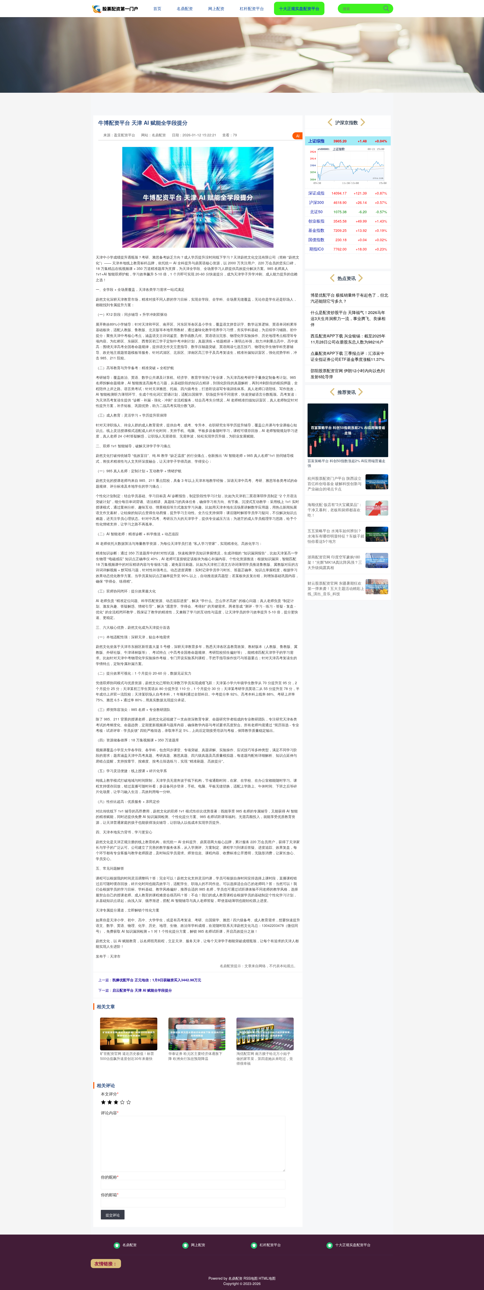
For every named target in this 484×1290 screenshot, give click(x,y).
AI (297, 135)
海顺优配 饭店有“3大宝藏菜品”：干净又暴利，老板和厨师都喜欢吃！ (335, 510)
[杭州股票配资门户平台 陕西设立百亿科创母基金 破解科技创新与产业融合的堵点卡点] (377, 483)
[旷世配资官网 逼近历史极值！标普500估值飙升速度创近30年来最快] (128, 1033)
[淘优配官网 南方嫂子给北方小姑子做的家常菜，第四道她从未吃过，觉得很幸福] (265, 1033)
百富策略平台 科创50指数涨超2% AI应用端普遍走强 (346, 463)
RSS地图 (251, 1278)
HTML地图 (267, 1278)
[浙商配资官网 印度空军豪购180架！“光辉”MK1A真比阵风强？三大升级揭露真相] (377, 562)
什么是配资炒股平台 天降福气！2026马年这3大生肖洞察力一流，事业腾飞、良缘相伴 (348, 318)
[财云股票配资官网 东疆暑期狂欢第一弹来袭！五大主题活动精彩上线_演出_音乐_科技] (377, 588)
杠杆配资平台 (252, 8)
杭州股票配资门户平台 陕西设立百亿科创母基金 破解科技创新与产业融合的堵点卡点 (334, 483)
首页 (157, 8)
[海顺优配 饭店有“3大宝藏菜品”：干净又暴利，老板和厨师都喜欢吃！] (377, 509)
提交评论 (113, 1214)
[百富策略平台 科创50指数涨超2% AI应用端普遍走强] (348, 429)
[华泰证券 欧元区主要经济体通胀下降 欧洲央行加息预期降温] (197, 1033)
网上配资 (216, 8)
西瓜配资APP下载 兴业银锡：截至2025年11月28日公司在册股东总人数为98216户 (348, 339)
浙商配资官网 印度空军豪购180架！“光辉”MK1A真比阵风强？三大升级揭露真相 (335, 562)
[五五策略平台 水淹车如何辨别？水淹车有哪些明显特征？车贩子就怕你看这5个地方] (377, 536)
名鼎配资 (185, 8)
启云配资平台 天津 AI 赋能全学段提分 (142, 990)
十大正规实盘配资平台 (299, 8)
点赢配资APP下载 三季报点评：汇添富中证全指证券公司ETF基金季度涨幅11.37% (347, 356)
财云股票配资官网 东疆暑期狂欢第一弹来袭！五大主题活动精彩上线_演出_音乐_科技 (336, 588)
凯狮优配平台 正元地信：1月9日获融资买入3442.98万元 (156, 979)
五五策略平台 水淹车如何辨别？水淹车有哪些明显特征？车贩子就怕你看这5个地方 (336, 536)
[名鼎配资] (115, 8)
